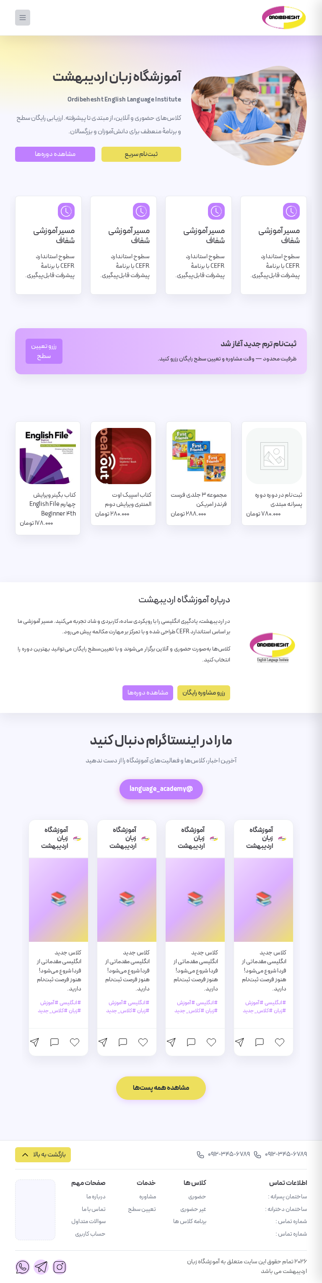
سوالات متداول (88, 1221)
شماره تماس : (291, 1221)
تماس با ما (94, 1209)
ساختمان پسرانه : (287, 1196)
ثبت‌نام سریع (141, 154)
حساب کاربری (90, 1234)
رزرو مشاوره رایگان (203, 693)
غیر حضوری (193, 1209)
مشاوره (147, 1196)
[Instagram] (59, 1267)
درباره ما (96, 1196)
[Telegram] (41, 1267)
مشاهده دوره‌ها (55, 154)
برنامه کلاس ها (189, 1221)
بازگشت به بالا (49, 1155)
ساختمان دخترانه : (286, 1209)
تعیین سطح (142, 1209)
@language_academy (161, 789)
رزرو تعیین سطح (44, 351)
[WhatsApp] (22, 1267)
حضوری (197, 1196)
